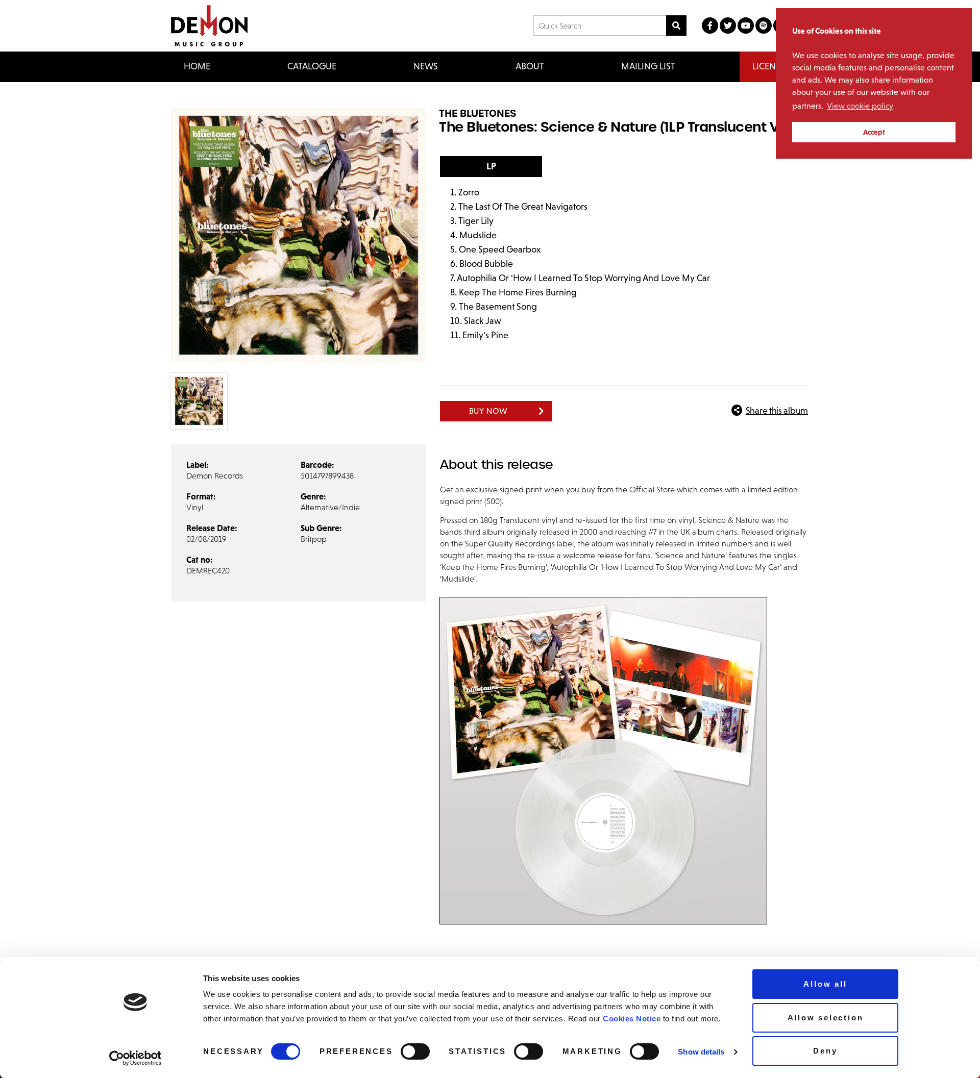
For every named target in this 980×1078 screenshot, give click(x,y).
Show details (701, 1051)
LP (491, 166)
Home (197, 66)
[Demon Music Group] (209, 25)
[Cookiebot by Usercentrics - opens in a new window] (135, 1058)
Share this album (777, 411)
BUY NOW (488, 411)
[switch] (415, 1051)
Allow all (825, 984)
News (425, 66)
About (530, 66)
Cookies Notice (631, 1018)
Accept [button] (874, 132)
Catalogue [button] (311, 66)
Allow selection (826, 1017)
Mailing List (648, 66)
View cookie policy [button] (860, 106)
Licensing (774, 66)
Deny (825, 1050)
